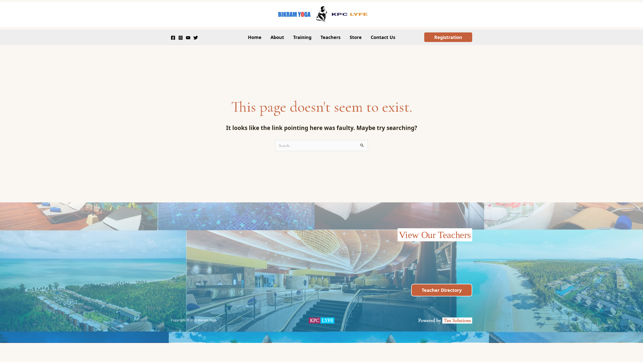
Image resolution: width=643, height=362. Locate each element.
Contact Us (383, 37)
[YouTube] (188, 37)
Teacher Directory (442, 290)
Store (356, 37)
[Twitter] (195, 37)
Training (302, 37)
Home (254, 37)
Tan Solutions (458, 321)
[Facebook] (173, 37)
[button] (448, 37)
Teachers (330, 37)
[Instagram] (180, 37)
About (277, 37)
